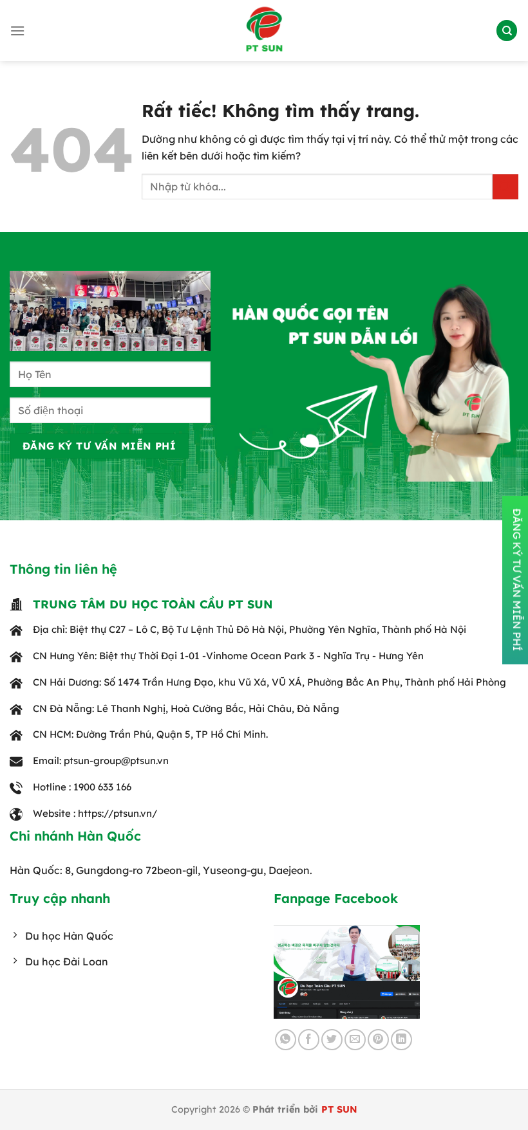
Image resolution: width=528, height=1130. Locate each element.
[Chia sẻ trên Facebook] (308, 1039)
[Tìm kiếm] (506, 30)
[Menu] (17, 30)
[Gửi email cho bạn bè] (355, 1039)
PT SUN (339, 1109)
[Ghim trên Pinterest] (378, 1039)
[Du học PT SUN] (264, 30)
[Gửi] (505, 186)
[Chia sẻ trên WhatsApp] (285, 1039)
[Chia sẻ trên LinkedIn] (401, 1039)
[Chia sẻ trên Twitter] (332, 1039)
